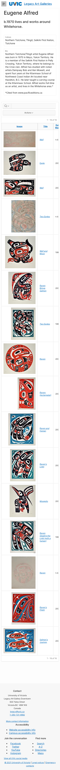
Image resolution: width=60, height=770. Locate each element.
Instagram (15, 753)
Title (45, 126)
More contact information (17, 721)
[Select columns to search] (7, 106)
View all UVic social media (15, 758)
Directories (40, 750)
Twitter (15, 746)
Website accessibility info (22, 729)
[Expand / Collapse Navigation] (3, 3)
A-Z (41, 746)
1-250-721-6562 (17, 715)
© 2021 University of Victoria (17, 762)
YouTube (15, 750)
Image (19, 126)
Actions (27, 112)
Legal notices (38, 762)
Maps (41, 753)
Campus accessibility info (22, 733)
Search (40, 743)
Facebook (15, 743)
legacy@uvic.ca (17, 711)
